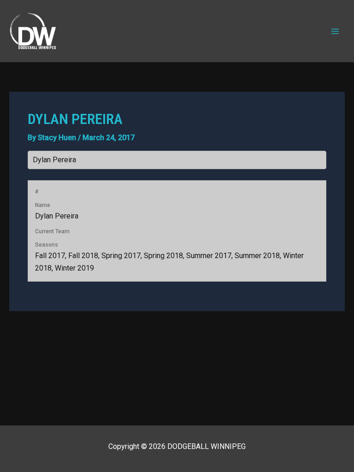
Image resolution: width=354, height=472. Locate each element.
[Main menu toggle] (335, 31)
